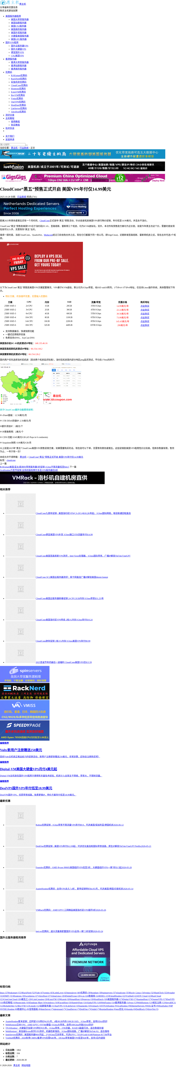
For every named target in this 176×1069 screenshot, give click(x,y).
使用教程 (15, 121)
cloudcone (11, 460)
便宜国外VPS (17, 52)
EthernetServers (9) (139, 1006)
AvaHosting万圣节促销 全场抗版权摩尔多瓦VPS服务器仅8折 (29, 470)
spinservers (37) (109, 993)
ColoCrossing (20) (40, 999)
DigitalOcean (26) (73, 996)
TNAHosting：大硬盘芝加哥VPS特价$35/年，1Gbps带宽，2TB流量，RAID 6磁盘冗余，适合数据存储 (55, 1028)
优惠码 (9, 72)
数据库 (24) (94, 996)
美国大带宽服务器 (20, 19)
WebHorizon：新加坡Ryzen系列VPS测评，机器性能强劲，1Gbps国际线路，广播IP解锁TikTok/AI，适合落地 (57, 1031)
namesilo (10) (85, 1006)
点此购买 (145, 306)
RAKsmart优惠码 (19, 75)
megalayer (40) (73, 993)
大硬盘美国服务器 (20, 36)
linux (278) (5, 993)
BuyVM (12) (24, 1006)
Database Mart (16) (37, 1002)
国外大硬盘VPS (18, 49)
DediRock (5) (142, 1009)
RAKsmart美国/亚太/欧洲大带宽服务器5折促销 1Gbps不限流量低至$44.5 (34, 467)
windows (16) (52, 1002)
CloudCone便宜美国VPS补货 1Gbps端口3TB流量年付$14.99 (64, 534)
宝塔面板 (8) (35, 1009)
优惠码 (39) (85, 993)
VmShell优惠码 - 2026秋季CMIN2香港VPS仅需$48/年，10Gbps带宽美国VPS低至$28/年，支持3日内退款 (55, 1038)
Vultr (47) (39, 993)
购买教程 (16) (10, 1002)
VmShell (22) (132, 996)
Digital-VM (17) (130, 999)
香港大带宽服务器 (20, 62)
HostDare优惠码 (18, 105)
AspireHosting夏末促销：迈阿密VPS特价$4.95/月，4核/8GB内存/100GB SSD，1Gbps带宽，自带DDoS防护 (56, 1021)
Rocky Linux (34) (137, 993)
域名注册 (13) (158, 1002)
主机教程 (10, 118)
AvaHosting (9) (124, 1006)
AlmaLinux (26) (58, 996)
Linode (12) (35, 1006)
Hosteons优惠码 (18, 88)
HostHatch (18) (100, 999)
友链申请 (10, 139)
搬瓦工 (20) (26, 999)
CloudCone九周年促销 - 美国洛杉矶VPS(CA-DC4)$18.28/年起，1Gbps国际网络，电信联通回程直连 (83, 513)
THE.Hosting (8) (9, 1009)
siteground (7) (60, 1009)
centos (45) (48, 993)
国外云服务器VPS (19, 46)
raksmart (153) (16, 993)
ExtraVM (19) (54, 999)
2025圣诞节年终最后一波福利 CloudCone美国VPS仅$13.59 (64, 662)
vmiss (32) (149, 993)
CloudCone (45, 220)
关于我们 (10, 136)
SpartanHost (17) (144, 999)
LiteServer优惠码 (19, 108)
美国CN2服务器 (18, 26)
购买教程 (15, 125)
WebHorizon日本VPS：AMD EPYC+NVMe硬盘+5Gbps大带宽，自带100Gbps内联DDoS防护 (49, 1025)
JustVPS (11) (60, 1006)
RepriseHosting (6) (108, 1009)
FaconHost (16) (65, 1002)
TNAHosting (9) (110, 1006)
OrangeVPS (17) (159, 999)
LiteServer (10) (73, 1006)
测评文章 (10, 115)
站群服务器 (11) (47, 1006)
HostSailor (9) (165, 1006)
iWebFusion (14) (107, 1002)
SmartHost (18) (77, 999)
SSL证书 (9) (153, 1006)
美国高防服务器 (18, 29)
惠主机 (22, 4)
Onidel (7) (95, 1009)
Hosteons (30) (19, 996)
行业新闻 (24, 148)
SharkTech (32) (161, 993)
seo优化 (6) (121, 1009)
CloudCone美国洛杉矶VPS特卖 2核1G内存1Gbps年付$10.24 (64, 620)
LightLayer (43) (60, 993)
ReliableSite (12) (11, 1006)
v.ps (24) (85, 996)
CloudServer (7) (73, 1009)
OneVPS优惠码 (18, 102)
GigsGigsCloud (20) (12, 999)
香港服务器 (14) (122, 1002)
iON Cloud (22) (145, 996)
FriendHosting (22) (117, 996)
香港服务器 (11, 59)
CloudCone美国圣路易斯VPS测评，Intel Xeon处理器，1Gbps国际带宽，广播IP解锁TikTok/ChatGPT (83, 556)
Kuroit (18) (65, 999)
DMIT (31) (8, 996)
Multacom (48, 235)
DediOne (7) (85, 1009)
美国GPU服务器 (19, 39)
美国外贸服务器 (18, 32)
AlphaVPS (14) (93, 1002)
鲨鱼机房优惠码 (18, 82)
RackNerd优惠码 (19, 79)
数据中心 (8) (23, 1009)
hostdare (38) (97, 993)
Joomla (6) (131, 1009)
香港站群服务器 (18, 65)
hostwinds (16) (22, 1002)
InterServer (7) (47, 1009)
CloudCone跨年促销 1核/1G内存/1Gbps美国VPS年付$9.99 (63, 641)
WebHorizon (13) (144, 1002)
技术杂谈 (10, 128)
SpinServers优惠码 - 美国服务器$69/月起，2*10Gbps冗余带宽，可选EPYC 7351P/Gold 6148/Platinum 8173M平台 (59, 1034)
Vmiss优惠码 (17, 98)
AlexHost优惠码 (18, 112)
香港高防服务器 (18, 69)
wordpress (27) (32, 996)
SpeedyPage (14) (79, 1002)
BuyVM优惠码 (18, 95)
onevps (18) (89, 999)
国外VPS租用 (12, 42)
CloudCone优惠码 (19, 85)
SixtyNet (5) (153, 1009)
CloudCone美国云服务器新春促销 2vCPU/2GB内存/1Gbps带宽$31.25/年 (70, 598)
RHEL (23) (104, 996)
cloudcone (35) (122, 993)
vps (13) (133, 1002)
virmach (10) (97, 1006)
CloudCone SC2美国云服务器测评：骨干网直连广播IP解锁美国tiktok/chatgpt (72, 577)
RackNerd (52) (28, 993)
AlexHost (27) (45, 996)
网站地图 (26, 1065)
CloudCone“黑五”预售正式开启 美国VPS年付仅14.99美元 (56, 457)
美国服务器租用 (13, 16)
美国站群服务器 (18, 23)
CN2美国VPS (17, 56)
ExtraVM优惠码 (18, 92)
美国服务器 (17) (115, 999)
